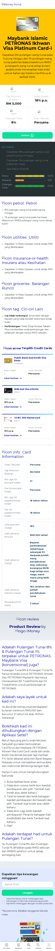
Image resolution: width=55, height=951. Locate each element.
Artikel (38, 948)
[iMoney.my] (11, 5)
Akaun (49, 948)
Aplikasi (18, 948)
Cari (28, 948)
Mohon (25, 135)
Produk (6, 948)
